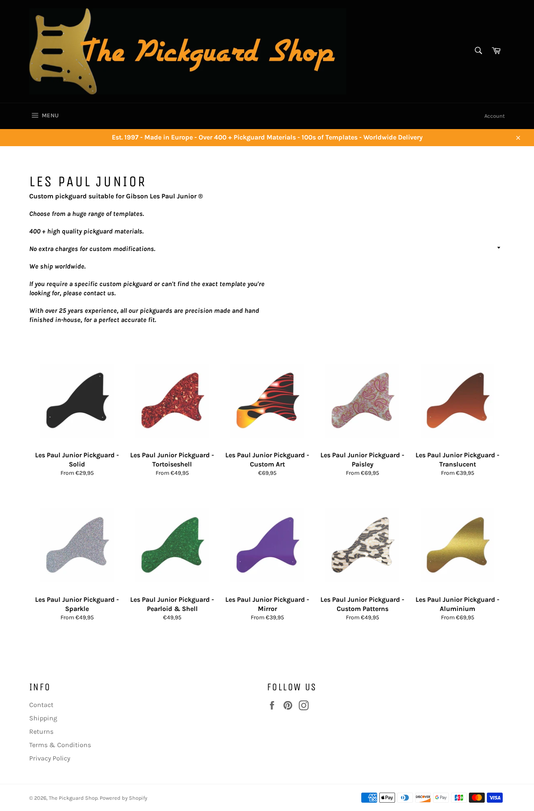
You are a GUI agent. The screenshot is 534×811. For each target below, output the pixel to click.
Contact (41, 705)
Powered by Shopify (123, 798)
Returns (41, 731)
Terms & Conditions (60, 745)
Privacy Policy (49, 758)
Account (494, 116)
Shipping (43, 718)
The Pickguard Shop (73, 798)
